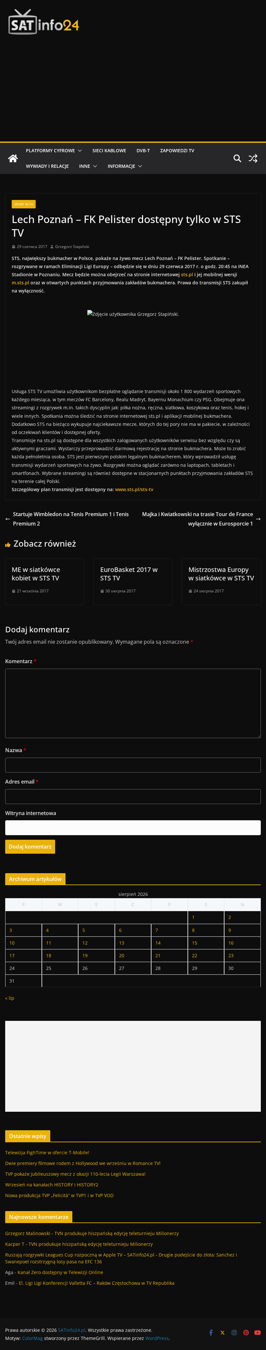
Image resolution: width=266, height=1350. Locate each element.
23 (231, 955)
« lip (9, 998)
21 (158, 955)
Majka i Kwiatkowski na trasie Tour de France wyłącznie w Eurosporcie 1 (197, 519)
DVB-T (143, 150)
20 (121, 955)
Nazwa (15, 750)
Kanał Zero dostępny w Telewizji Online (60, 1272)
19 (85, 955)
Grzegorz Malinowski (27, 1233)
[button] (78, 150)
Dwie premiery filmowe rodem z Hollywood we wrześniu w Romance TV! (83, 1163)
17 (12, 955)
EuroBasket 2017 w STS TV (129, 573)
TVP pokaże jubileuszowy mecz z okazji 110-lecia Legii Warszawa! (75, 1174)
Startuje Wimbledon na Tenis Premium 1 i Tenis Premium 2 (71, 519)
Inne (84, 166)
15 (194, 943)
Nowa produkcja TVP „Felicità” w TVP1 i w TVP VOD (59, 1195)
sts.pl (187, 274)
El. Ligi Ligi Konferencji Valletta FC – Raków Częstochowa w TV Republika (97, 1283)
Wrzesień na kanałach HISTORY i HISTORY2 (51, 1185)
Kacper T (14, 1244)
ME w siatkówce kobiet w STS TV (36, 573)
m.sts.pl (20, 282)
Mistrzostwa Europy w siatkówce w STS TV (221, 573)
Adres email (22, 781)
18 (48, 955)
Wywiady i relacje (47, 166)
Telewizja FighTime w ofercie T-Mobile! (47, 1152)
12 (85, 943)
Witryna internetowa (30, 813)
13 (121, 943)
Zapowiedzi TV (177, 150)
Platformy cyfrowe (50, 150)
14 (158, 943)
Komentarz (21, 661)
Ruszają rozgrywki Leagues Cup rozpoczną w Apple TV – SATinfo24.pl (79, 1255)
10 (12, 943)
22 (194, 955)
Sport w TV (23, 204)
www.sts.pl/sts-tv (134, 489)
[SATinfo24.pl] (13, 158)
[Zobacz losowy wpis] (253, 158)
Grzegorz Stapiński (72, 246)
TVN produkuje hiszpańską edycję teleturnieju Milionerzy (116, 1233)
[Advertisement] (133, 92)
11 (48, 943)
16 (231, 943)
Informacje (121, 166)
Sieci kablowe (109, 150)
